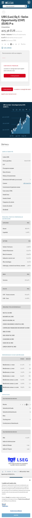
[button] (1, 388)
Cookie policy (5, 506)
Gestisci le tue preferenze (16, 511)
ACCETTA (16, 515)
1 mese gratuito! (14, 76)
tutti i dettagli (8, 48)
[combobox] (16, 6)
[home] (2, 471)
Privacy (4, 504)
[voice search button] (25, 6)
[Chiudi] (30, 480)
